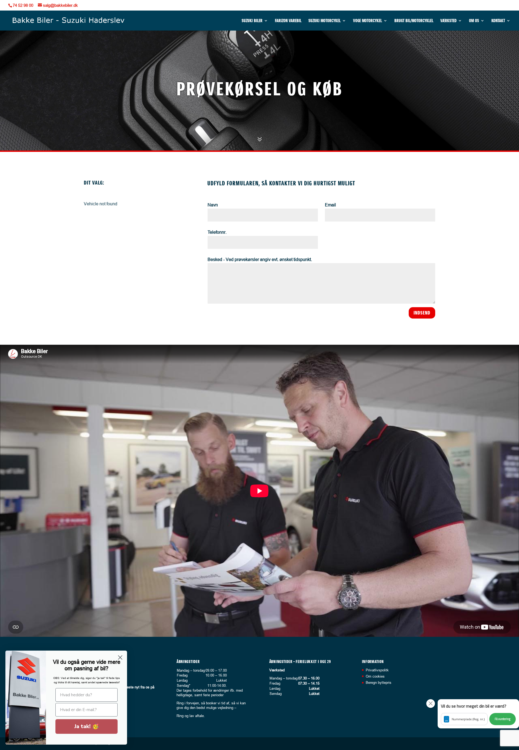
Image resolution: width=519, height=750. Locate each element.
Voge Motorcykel (367, 21)
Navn (213, 204)
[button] (478, 713)
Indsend (422, 313)
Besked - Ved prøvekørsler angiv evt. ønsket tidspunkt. (260, 259)
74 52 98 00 (23, 5)
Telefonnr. (217, 232)
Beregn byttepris (378, 682)
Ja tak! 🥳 (86, 726)
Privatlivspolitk (377, 670)
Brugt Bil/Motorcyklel (413, 21)
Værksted (448, 21)
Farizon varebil (288, 21)
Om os (474, 21)
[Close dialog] (120, 657)
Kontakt (498, 21)
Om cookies (375, 676)
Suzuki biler (252, 21)
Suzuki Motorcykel (324, 21)
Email (330, 204)
